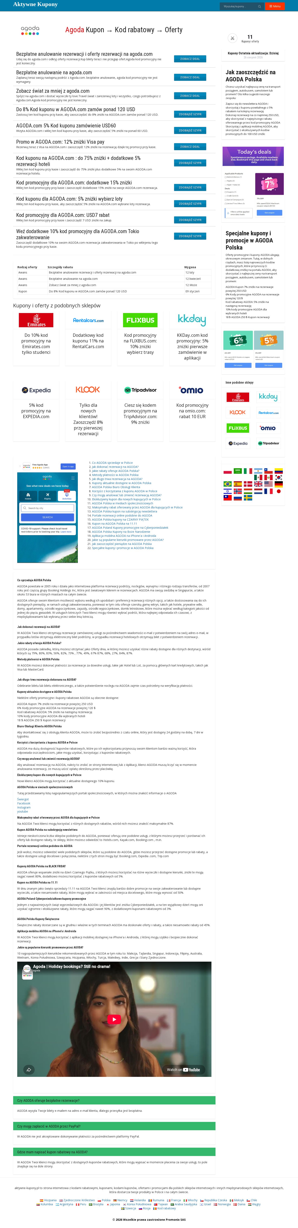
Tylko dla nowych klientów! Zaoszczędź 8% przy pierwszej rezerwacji (88, 419)
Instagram (24, 807)
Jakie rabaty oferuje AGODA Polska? (115, 471)
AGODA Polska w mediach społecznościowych (122, 503)
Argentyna (66, 1204)
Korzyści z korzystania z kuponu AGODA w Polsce (124, 491)
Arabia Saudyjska (185, 1204)
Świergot (23, 799)
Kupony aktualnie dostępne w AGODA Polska (121, 483)
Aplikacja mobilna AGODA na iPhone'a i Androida (124, 536)
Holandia (139, 1200)
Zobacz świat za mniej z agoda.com (53, 91)
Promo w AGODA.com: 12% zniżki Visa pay (60, 142)
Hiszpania (50, 1200)
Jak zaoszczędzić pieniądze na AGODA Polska (122, 544)
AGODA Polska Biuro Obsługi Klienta (116, 487)
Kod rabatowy (166, 1208)
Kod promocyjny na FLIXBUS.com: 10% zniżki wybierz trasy (140, 343)
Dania (241, 1204)
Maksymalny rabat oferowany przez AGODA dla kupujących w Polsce (137, 507)
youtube (22, 811)
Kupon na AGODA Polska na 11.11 (114, 523)
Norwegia (224, 1204)
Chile (253, 1200)
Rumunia (158, 1200)
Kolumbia (46, 1204)
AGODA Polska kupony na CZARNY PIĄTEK (120, 519)
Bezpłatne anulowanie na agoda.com (54, 72)
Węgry (255, 1204)
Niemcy (122, 1200)
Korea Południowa (138, 1204)
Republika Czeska (215, 1200)
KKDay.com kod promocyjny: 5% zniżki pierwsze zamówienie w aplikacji (192, 346)
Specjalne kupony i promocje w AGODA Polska (122, 548)
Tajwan (162, 1204)
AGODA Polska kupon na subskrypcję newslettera (124, 511)
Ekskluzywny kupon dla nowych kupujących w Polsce (126, 499)
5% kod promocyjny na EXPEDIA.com (36, 410)
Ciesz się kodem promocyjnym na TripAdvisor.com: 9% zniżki (140, 413)
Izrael (207, 1204)
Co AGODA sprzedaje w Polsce (112, 463)
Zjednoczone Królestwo (79, 1200)
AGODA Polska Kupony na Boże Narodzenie (121, 532)
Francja (175, 1200)
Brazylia (97, 1204)
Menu (276, 6)
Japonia (114, 1204)
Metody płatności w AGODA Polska (115, 475)
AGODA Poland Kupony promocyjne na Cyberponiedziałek (130, 528)
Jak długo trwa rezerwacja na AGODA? (117, 479)
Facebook (23, 803)
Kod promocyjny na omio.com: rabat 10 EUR (192, 410)
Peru (82, 1204)
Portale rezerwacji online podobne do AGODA (122, 515)
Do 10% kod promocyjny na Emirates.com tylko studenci (36, 343)
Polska (105, 1200)
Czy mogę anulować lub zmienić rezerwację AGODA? (126, 495)
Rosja (146, 1208)
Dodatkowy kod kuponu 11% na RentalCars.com (88, 340)
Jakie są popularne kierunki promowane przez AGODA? (128, 540)
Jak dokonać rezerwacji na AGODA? (115, 467)
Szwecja (130, 1208)
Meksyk (238, 1200)
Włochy (192, 1200)
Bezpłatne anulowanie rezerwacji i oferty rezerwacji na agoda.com (84, 54)
